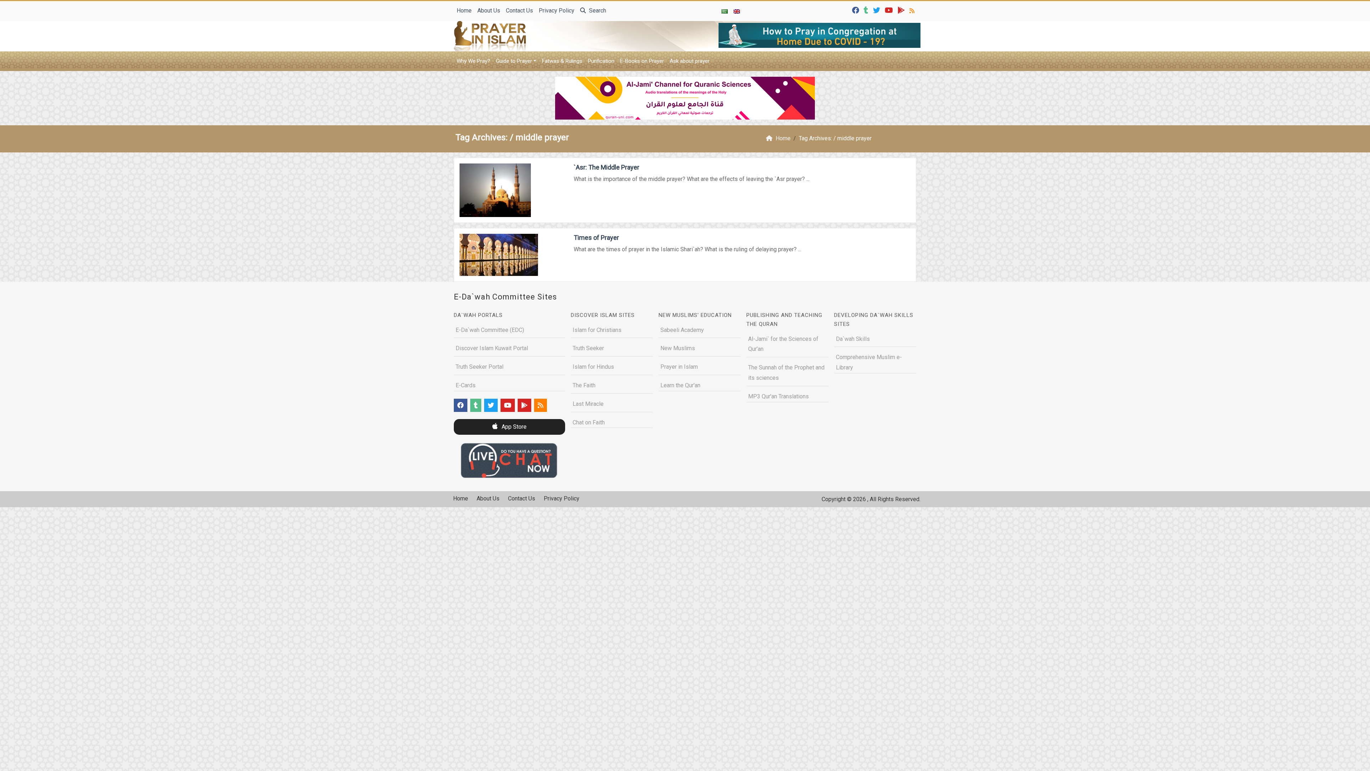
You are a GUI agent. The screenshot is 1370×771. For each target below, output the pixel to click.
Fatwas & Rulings (562, 61)
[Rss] (912, 9)
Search (597, 10)
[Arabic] (725, 11)
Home (464, 10)
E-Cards (466, 385)
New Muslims (677, 348)
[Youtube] (890, 9)
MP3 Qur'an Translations (778, 396)
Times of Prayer (596, 237)
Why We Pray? (473, 61)
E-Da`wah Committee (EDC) (490, 330)
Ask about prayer (690, 61)
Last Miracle (588, 403)
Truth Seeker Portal (479, 366)
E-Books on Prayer (642, 61)
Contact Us (519, 10)
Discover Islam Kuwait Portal (492, 348)
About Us (488, 10)
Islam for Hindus (593, 366)
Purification (601, 61)
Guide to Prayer (514, 61)
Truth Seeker (588, 348)
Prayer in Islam (679, 366)
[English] (737, 11)
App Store (513, 426)
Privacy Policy (556, 10)
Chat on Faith (589, 422)
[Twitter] (877, 9)
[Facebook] (856, 9)
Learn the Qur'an (680, 385)
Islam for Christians (597, 330)
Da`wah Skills (853, 339)
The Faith (584, 385)
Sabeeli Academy (682, 330)
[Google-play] (902, 9)
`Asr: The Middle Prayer (606, 167)
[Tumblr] (867, 9)
